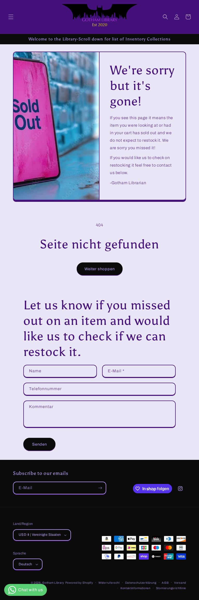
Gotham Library (53, 582)
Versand (180, 582)
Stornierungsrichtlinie (171, 588)
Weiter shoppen (99, 269)
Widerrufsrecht (109, 582)
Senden (39, 444)
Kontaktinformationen (135, 588)
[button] (11, 17)
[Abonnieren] (100, 488)
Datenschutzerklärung (141, 582)
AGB (165, 582)
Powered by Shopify (79, 582)
